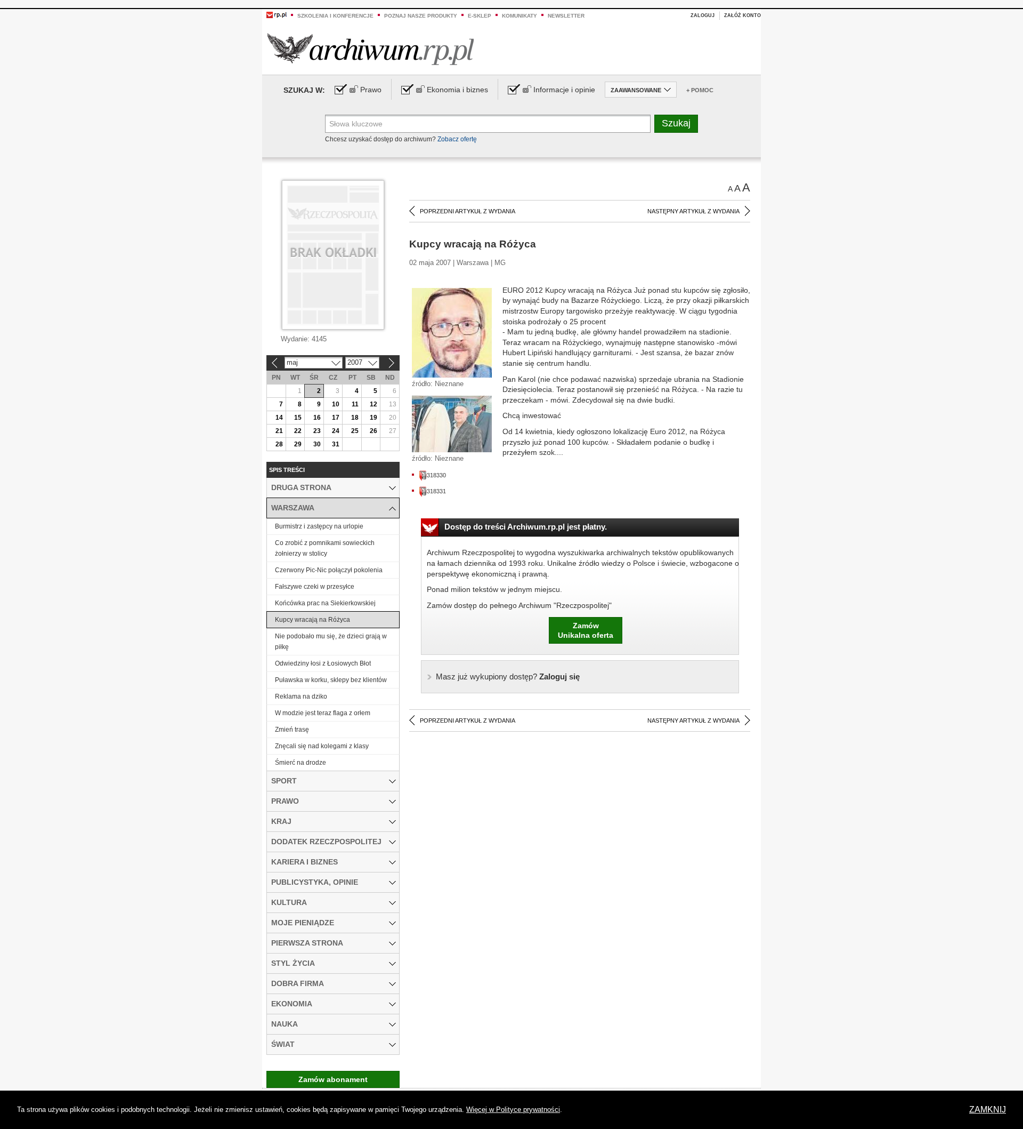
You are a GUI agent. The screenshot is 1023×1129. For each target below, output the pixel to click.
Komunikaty (519, 16)
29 (298, 444)
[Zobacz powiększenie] (452, 332)
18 (355, 417)
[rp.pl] (276, 14)
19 (373, 417)
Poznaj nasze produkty (420, 16)
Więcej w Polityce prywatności (513, 1110)
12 (373, 404)
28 (279, 444)
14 (279, 417)
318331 (436, 491)
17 (335, 417)
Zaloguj (703, 15)
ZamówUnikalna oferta (585, 630)
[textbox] (488, 124)
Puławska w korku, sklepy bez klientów (331, 680)
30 (317, 444)
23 (317, 431)
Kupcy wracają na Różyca (312, 619)
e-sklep (479, 16)
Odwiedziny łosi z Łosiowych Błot (323, 663)
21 (279, 431)
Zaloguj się (508, 676)
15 (298, 417)
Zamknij (987, 1109)
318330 (436, 475)
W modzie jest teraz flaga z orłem (322, 713)
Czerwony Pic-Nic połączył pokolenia (329, 570)
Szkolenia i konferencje (335, 16)
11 (355, 404)
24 (335, 431)
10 (335, 404)
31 (335, 444)
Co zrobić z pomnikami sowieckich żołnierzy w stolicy (325, 548)
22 (298, 431)
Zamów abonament (333, 1079)
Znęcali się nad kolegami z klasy (322, 746)
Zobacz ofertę (457, 139)
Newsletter (566, 16)
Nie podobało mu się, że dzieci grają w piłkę (331, 641)
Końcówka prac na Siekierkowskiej (325, 603)
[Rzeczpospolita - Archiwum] (370, 49)
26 (373, 431)
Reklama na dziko (301, 696)
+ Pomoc (699, 90)
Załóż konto (742, 15)
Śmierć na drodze (300, 762)
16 (317, 417)
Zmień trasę (292, 729)
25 (355, 431)
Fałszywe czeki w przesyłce (314, 586)
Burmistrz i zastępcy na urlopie (319, 526)
